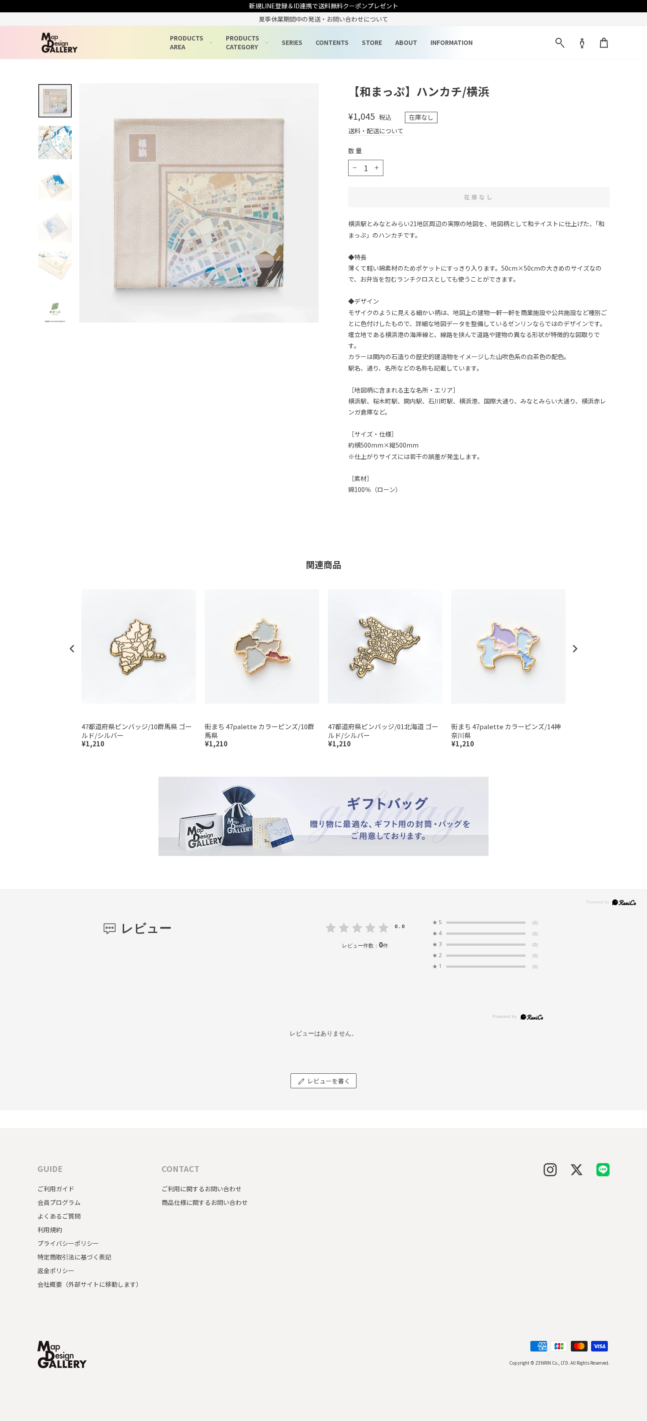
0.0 (400, 926)
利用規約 (49, 1229)
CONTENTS (332, 42)
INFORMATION (451, 42)
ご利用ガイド (55, 1188)
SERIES (292, 42)
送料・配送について (376, 131)
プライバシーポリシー (68, 1243)
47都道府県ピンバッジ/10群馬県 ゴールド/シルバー (136, 730)
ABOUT (406, 42)
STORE (372, 42)
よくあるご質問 (59, 1216)
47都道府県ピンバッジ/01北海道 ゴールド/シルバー (383, 730)
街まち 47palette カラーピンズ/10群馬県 (259, 730)
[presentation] (72, 649)
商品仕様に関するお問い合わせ (205, 1202)
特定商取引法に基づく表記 (74, 1256)
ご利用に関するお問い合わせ (202, 1188)
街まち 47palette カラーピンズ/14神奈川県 (506, 730)
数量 (355, 151)
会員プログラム (59, 1202)
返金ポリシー (55, 1270)
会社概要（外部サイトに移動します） (89, 1284)
